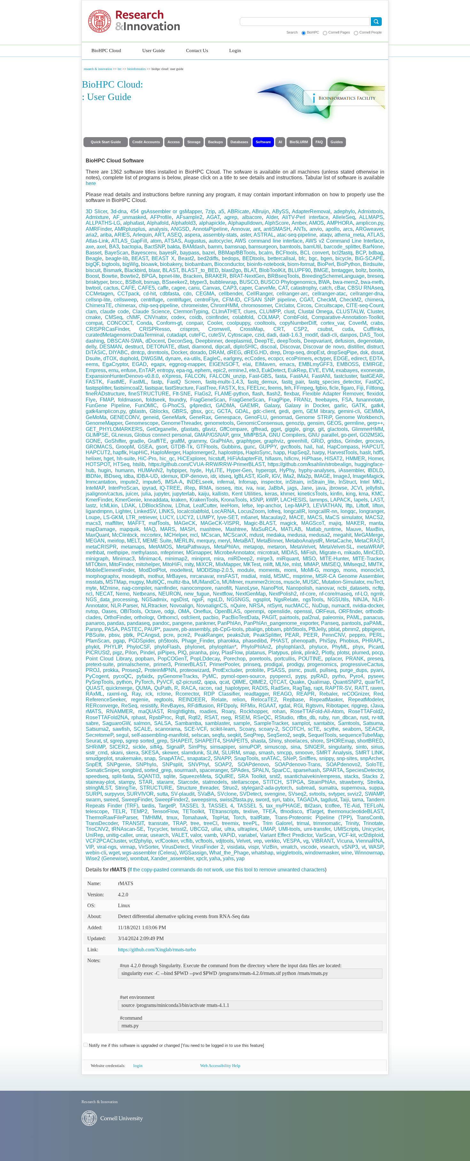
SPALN (260, 770)
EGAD (139, 364)
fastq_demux (262, 382)
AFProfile (161, 217)
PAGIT (269, 617)
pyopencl (280, 676)
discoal (268, 346)
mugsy (136, 582)
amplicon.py (369, 223)
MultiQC (155, 582)
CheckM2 (350, 299)
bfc (302, 258)
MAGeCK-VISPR (219, 523)
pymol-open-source (243, 676)
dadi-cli (328, 335)
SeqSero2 (278, 735)
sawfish (121, 729)
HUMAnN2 (150, 470)
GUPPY (268, 446)
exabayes (347, 370)
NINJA (360, 599)
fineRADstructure (105, 393)
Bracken (192, 276)
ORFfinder (350, 611)
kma (363, 493)
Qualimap (319, 682)
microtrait (267, 552)
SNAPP (222, 758)
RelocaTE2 (264, 699)
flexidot (375, 393)
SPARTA (333, 770)
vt (363, 847)
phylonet (194, 647)
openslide (279, 611)
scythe (331, 729)
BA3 (114, 246)
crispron (189, 329)
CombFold (295, 317)
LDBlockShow (155, 505)
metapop (253, 546)
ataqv (325, 235)
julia (146, 493)
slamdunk (192, 752)
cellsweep (125, 299)
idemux (169, 476)
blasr (154, 270)
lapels (361, 500)
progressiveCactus (362, 664)
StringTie (125, 788)
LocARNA (223, 511)
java (320, 488)
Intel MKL (371, 482)
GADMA (225, 405)
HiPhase (312, 458)
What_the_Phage (229, 852)
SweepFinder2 (171, 799)
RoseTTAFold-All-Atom (316, 711)
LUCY (166, 517)
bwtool (93, 288)
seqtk (299, 735)
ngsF (197, 599)
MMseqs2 (354, 564)
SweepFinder (136, 799)
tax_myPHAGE (283, 805)
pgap (119, 640)
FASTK (94, 382)
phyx (358, 647)
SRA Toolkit (252, 776)
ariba (106, 235)
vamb (210, 835)
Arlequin (142, 235)
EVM (327, 370)
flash (257, 393)
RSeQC (262, 717)
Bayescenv (143, 252)
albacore (252, 217)
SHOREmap (340, 741)
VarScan (325, 835)
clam (91, 311)
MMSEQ (331, 564)
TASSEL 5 (249, 805)
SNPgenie (118, 764)
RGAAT (267, 705)
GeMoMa (96, 417)
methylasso (144, 552)
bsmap (151, 282)
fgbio (321, 388)
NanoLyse (246, 588)
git (321, 429)
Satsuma (373, 723)
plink (296, 652)
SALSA (162, 723)
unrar (141, 835)
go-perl (349, 435)
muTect (375, 582)
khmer (287, 493)
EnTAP (146, 370)
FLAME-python (232, 393)
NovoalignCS (211, 605)
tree (195, 823)
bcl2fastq (342, 252)
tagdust (329, 799)
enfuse (128, 370)
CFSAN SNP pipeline (270, 299)
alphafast (133, 223)
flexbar (291, 393)
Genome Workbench (359, 417)
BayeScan (116, 252)
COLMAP (268, 317)
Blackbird (135, 270)
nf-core (308, 593)
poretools (259, 658)
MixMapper (227, 564)
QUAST (94, 688)
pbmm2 (350, 629)
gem (297, 411)
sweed (111, 799)
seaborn (351, 729)
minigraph (97, 558)
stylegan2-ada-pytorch (266, 788)
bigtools (111, 264)
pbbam (273, 629)
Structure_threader (197, 788)
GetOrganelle (161, 429)
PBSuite (95, 635)
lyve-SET (227, 517)
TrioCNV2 (97, 829)
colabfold (242, 317)
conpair (194, 323)
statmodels (214, 782)
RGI (298, 705)
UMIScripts (346, 829)
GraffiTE (157, 441)
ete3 (254, 370)
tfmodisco (291, 811)
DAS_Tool (371, 335)
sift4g (156, 747)
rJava (377, 705)
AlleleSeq (344, 217)
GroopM (125, 446)
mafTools (159, 523)
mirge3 (264, 558)
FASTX (227, 388)
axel (101, 246)
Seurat (93, 741)
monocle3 (372, 570)
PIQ (182, 652)
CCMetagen (99, 293)
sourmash (185, 770)
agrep (230, 217)
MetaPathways (193, 546)
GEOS (334, 423)
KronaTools (234, 500)
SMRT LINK (369, 752)
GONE (93, 441)
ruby (323, 717)
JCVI (356, 488)
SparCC (281, 770)
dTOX (110, 358)
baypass (189, 252)
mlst (296, 564)
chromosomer (256, 305)
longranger (371, 511)
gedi (284, 411)
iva (249, 488)
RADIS (260, 688)
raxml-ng (117, 694)
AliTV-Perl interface (305, 217)
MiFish (308, 552)
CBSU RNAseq (365, 288)
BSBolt (133, 282)
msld (265, 576)
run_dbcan (344, 717)
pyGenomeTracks (178, 676)
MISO (309, 558)
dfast (183, 346)
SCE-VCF (195, 729)
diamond (202, 346)
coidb (195, 317)
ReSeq (129, 705)
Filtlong (374, 388)
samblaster (217, 723)
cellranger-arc (292, 293)
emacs (286, 364)
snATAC (270, 758)
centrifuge (152, 299)
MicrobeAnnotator (234, 552)
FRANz (302, 399)
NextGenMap (251, 593)
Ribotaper (337, 705)
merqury (206, 540)
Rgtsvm (314, 705)
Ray (136, 694)
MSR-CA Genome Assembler (349, 576)
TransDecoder (102, 823)
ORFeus (325, 611)
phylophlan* (222, 647)
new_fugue (196, 593)
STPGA (295, 782)
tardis (148, 805)
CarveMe (265, 288)
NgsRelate (286, 599)
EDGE (340, 358)
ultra (229, 829)
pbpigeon (372, 629)
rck (148, 694)
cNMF (133, 317)
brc (119, 69)
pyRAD (319, 676)
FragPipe (279, 399)
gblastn (137, 411)
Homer (375, 458)
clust (289, 311)
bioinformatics (136, 69)
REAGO (282, 694)
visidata (236, 847)
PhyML (340, 647)
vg (306, 841)
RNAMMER (119, 711)
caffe (163, 288)
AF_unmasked (129, 217)
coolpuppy (238, 323)
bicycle (343, 258)
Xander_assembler (172, 858)
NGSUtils (338, 599)
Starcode (188, 782)
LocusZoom (251, 511)
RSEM (242, 717)
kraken (178, 500)
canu (194, 288)
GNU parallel (323, 435)
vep (258, 841)
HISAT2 (333, 458)
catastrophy (304, 288)
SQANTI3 (148, 776)
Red (378, 694)
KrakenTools (204, 500)
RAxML (94, 694)
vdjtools (224, 841)
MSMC (281, 576)
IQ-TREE (170, 488)
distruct (375, 346)
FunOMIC (146, 405)
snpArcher (371, 758)
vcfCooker (166, 841)
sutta (162, 794)
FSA (347, 399)
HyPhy (286, 470)
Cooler (214, 323)
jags (292, 488)
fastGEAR (371, 376)
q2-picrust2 (188, 682)
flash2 (273, 393)
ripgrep (359, 705)
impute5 (152, 482)
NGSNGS (238, 599)
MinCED (373, 552)
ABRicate (238, 211)
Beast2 (186, 258)
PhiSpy (327, 640)
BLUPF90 (299, 270)
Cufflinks (373, 329)
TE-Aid (352, 805)
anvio (315, 229)
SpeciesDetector (364, 770)
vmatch (289, 847)
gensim (315, 423)
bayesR (168, 252)
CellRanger (259, 293)
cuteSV (216, 335)
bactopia (131, 246)
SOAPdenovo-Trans (297, 764)
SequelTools (322, 735)
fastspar (153, 388)
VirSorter (148, 847)
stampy (127, 782)
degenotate (370, 341)
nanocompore (196, 588)
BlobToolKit (272, 270)
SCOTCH (293, 729)
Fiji (360, 388)
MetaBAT (243, 540)
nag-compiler (136, 588)
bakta (173, 246)
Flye (91, 399)
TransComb (369, 817)
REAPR (305, 694)
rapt (318, 688)
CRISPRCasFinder (107, 329)
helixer (93, 458)
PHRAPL (372, 640)
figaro (347, 388)
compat (94, 323)
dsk (364, 352)
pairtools (289, 617)
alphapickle (212, 223)
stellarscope (245, 782)
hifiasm (273, 458)
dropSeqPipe (342, 352)
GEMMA (373, 411)
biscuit (93, 270)
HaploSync (258, 452)
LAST (377, 500)
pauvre (171, 629)
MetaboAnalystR (304, 540)
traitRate (260, 817)
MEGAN (95, 540)
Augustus (195, 241)
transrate (158, 823)
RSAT (210, 717)
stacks (351, 776)
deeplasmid (238, 341)
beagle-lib (117, 258)
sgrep (116, 741)
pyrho (338, 676)
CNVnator (155, 317)
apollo (332, 229)
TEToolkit (193, 811)
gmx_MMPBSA (248, 435)
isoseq (223, 488)
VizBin (269, 847)
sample (241, 723)
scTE (314, 729)
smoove (304, 752)
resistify (148, 705)
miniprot (201, 558)
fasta (280, 376)
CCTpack (128, 293)
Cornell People (370, 32)
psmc (294, 670)
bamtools (290, 246)
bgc (313, 258)
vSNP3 (350, 847)
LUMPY (205, 517)
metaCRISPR (101, 546)
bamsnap (235, 246)
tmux (172, 817)
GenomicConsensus (260, 423)
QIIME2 (257, 682)
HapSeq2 (298, 452)
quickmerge (119, 688)
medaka (275, 535)
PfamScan (97, 640)
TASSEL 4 (220, 805)
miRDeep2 (240, 558)
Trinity (352, 823)
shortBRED (370, 741)
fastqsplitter (98, 388)
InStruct (347, 482)
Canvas (211, 288)
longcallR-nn (322, 511)
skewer (170, 752)
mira (219, 558)
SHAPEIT (181, 741)
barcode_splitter (342, 246)
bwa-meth (372, 282)
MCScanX (235, 535)
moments (269, 570)
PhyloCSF (138, 647)
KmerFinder (99, 500)
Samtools (348, 723)
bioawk (149, 264)
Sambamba (188, 723)
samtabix (324, 723)
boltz (361, 270)
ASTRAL (264, 235)
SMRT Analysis (334, 752)
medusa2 (319, 535)
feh (287, 388)
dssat (377, 352)
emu (113, 370)
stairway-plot (100, 782)
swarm (93, 799)
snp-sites (347, 758)
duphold (129, 358)
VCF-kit (347, 835)
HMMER (355, 458)
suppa (376, 788)
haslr (365, 452)
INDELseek (200, 482)
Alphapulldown (245, 223)
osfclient (190, 617)
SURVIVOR (140, 794)
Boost (92, 276)
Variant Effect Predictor (286, 835)
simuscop (275, 747)
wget (114, 852)
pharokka (228, 640)
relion (238, 699)
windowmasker (322, 852)
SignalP (175, 747)
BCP (361, 252)
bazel (208, 252)
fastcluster (345, 376)
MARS (167, 529)
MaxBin (374, 529)
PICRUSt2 (98, 652)
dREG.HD (255, 352)
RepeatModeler (365, 699)
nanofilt (223, 588)
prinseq (251, 664)
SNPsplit (172, 764)
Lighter (123, 511)
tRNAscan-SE (128, 829)
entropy (165, 370)
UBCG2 (199, 829)
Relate (218, 699)
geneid (151, 417)
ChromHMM (224, 305)
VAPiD (227, 835)
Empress (96, 370)
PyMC (209, 676)
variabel (248, 835)
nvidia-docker (368, 605)
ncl (89, 593)
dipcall (222, 346)
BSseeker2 (174, 282)
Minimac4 (150, 558)
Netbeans (144, 593)
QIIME (239, 682)
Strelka (375, 782)
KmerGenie (128, 500)
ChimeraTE (99, 305)
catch (325, 288)
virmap (127, 847)
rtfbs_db (306, 717)
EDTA (376, 358)
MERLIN (184, 540)
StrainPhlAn (321, 782)
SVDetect (250, 794)
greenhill (297, 441)
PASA (111, 629)
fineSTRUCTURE (148, 393)
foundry (177, 399)
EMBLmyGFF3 (316, 364)
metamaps (133, 546)
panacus (373, 617)
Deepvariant (318, 341)
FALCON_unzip (227, 376)
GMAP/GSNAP (211, 435)
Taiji (344, 799)
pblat (334, 629)
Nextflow (222, 593)
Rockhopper (253, 711)
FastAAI (299, 376)
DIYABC (118, 352)
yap (240, 858)
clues (250, 311)
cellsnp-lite (98, 299)
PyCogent (97, 676)
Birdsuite (373, 264)
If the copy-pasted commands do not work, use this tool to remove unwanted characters (227, 869)
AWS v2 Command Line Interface (344, 241)
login (138, 1065)
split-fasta (123, 776)
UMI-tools (289, 829)
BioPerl (325, 264)
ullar (216, 829)
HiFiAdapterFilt (244, 458)
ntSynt (274, 605)
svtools (317, 794)
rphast (138, 717)
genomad (281, 417)
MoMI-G (310, 570)
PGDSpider (141, 640)
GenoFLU (256, 417)
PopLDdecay (205, 658)
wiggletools (289, 852)
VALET (179, 835)
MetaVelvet (302, 546)
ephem (202, 370)
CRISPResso (154, 329)
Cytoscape (240, 335)
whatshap (262, 852)
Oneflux (202, 611)
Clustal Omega (315, 311)
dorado (198, 352)
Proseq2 (131, 670)
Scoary (247, 729)
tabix (288, 799)
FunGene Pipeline (108, 405)
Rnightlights (181, 711)
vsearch (329, 847)
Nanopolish (299, 588)
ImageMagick (368, 476)
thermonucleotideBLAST (355, 811)
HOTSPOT (98, 464)
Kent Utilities (246, 493)
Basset (93, 252)
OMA (184, 611)
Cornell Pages (339, 32)
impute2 (129, 482)
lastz (91, 505)
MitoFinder (121, 564)
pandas (115, 623)
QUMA (143, 688)
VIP (89, 847)
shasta (258, 741)
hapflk (120, 452)
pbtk (128, 635)
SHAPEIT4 (207, 741)
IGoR (263, 476)
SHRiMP (95, 747)
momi (290, 570)
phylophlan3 (290, 647)
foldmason (130, 399)
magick (288, 523)
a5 (221, 211)
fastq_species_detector (335, 382)
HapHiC (138, 452)
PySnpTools (99, 682)
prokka (110, 670)
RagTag (301, 688)
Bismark (112, 270)
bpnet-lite (169, 276)
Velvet (243, 841)
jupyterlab (183, 493)
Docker (179, 352)
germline (354, 423)
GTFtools (206, 446)
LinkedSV (145, 511)
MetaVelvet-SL (336, 546)
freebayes (326, 399)
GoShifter (115, 441)
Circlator (284, 305)
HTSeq (121, 464)
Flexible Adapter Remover (332, 393)
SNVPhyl (198, 764)
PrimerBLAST (190, 664)
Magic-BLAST (259, 523)
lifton (377, 505)
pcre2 (183, 635)
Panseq (330, 623)
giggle (292, 429)
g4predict (200, 405)
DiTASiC (96, 352)
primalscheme (133, 664)
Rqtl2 (194, 717)
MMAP (311, 564)
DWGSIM (151, 358)
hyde (195, 470)
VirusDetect (175, 847)
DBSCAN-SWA (124, 341)
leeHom (229, 505)
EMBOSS (348, 364)
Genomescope (141, 423)
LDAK (128, 505)
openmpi (254, 611)
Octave (153, 611)
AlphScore (277, 223)
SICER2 (118, 747)
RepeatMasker (325, 699)
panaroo (95, 623)
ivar (260, 488)
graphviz (274, 441)
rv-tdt (377, 717)
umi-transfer (317, 829)
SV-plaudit (182, 794)
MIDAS (289, 552)
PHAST (278, 640)
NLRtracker (154, 605)
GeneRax (200, 417)
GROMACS (99, 446)
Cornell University (97, 16)
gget (276, 429)
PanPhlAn (229, 623)
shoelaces (296, 741)
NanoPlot (272, 588)
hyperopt (266, 470)
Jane (306, 488)
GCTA (224, 411)
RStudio (284, 717)
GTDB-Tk (181, 446)
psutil (310, 670)
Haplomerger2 (199, 452)
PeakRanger (208, 635)
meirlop (115, 540)
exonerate (372, 370)
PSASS (276, 670)
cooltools (265, 323)
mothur (155, 576)
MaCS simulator (343, 517)
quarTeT (374, 682)
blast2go (231, 270)
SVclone (227, 794)
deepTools (289, 341)
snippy (326, 758)
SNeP (289, 758)
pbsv (114, 635)
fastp (156, 382)
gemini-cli (349, 411)
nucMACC (297, 605)
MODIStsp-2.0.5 (215, 570)
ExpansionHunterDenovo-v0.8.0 (122, 376)
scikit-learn (222, 729)
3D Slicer (96, 211)
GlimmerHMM (367, 429)
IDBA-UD (147, 476)
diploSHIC (245, 346)
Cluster (375, 311)
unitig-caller (119, 835)
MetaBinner (269, 540)
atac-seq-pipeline (296, 235)
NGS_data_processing (111, 599)
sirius (377, 747)
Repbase (293, 699)
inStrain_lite (320, 482)
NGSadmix (154, 599)
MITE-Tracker (368, 558)
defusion (344, 341)
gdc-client (264, 411)
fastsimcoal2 (128, 388)
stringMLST (98, 788)
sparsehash (306, 770)
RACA (188, 688)
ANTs (300, 229)
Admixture (97, 217)
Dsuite (93, 358)
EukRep (297, 370)
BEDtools (253, 258)
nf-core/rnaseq (335, 593)
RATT (361, 688)
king (351, 493)
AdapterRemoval (311, 211)
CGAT (306, 299)
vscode (309, 847)
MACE (296, 517)
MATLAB (291, 529)
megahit (342, 535)
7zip (210, 211)
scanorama (167, 729)
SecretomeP (99, 735)
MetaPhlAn (226, 546)
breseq (375, 276)
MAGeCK (185, 523)
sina (295, 747)
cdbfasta (169, 293)
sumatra (328, 788)
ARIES (122, 235)
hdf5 (378, 452)
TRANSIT (133, 823)
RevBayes (172, 705)
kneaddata (156, 500)
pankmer (205, 623)
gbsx (196, 411)
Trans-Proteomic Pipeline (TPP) (313, 817)
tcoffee (332, 805)
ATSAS (172, 241)
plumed (360, 652)
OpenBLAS (227, 611)
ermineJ (237, 370)
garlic (340, 405)
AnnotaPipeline (210, 229)
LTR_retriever (141, 517)
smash (266, 752)
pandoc (161, 623)
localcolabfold (193, 511)
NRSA (256, 605)
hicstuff (216, 458)
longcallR (294, 511)
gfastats (190, 429)
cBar (339, 288)
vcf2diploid (370, 835)
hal (319, 446)
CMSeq (113, 317)
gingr (308, 429)
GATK (358, 405)
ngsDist (179, 599)
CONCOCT (119, 323)
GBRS (179, 411)
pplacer (333, 658)
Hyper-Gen (239, 470)
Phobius (349, 640)
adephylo (344, 211)
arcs (348, 229)
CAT (283, 288)
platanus (255, 652)
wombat (139, 858)
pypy (300, 676)
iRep (189, 488)
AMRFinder (99, 229)
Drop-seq (293, 352)
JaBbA (276, 488)
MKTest (251, 564)
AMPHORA (340, 223)
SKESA (150, 752)
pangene (182, 623)
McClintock (124, 535)
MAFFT (136, 523)
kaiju (203, 493)
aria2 (91, 235)
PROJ (92, 670)
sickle (139, 747)
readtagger (256, 694)
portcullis (284, 658)
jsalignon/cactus (104, 493)
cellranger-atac (329, 293)
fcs (241, 388)
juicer (132, 493)
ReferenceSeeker (105, 699)
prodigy (295, 664)
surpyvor (114, 794)
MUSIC (310, 582)
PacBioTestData (240, 617)
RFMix (247, 705)
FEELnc (256, 388)
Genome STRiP (313, 417)
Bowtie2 (129, 276)
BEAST (139, 258)
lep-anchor (269, 505)
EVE (314, 370)
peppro (357, 635)
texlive (250, 811)
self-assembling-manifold (159, 735)
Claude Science (151, 311)
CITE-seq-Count (364, 305)
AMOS (316, 223)
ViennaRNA (369, 841)
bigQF (92, 264)
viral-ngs (106, 847)
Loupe (93, 517)
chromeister (194, 305)
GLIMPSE (97, 435)
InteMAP (95, 488)
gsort (161, 446)
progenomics (322, 664)
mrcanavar (202, 576)
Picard (375, 647)
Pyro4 (356, 676)
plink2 (311, 652)
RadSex (280, 688)
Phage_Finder (198, 640)
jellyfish (374, 488)
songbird (132, 770)
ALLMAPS (371, 217)
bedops (230, 258)
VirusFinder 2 (207, 847)
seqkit (234, 735)
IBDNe (93, 476)
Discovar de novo (323, 346)
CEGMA (205, 293)
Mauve (353, 529)
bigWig (130, 264)
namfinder (165, 588)
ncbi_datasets (353, 588)
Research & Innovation (136, 13)
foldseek (155, 399)
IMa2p (304, 476)
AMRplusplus (129, 229)
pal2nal (310, 617)
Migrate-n (330, 552)
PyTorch (144, 682)
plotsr (343, 652)
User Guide (153, 50)
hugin (104, 470)
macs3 (93, 523)
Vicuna (345, 841)
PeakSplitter (267, 635)
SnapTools (246, 758)
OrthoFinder (117, 617)
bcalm (265, 252)
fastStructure (179, 388)
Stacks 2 (372, 776)
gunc (249, 446)
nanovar (325, 588)
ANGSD (180, 229)
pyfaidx (145, 676)
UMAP (268, 829)
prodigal (273, 664)
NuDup (320, 605)
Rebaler (328, 694)
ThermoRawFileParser (111, 817)
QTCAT (278, 682)
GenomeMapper (104, 423)
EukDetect (273, 370)
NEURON (169, 593)
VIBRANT (322, 841)
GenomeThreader (181, 423)
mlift (267, 564)
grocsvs (374, 441)
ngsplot (261, 599)
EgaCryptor (115, 364)
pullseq (328, 670)
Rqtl (180, 717)
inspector (271, 482)
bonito (376, 270)
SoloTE (374, 764)
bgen (326, 258)
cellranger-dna (366, 293)
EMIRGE (373, 364)
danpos (348, 335)
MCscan (210, 535)
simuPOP (249, 747)
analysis (158, 229)
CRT (278, 329)
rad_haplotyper (232, 688)
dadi (272, 335)
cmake (93, 317)
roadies (208, 711)
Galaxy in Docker (307, 405)
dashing (95, 341)
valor (195, 835)
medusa (296, 535)
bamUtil (312, 246)
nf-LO (361, 593)
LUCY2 (184, 517)
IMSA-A (174, 482)
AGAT (213, 217)
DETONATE (160, 346)
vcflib (186, 841)
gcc (209, 411)
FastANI (321, 376)
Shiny (275, 741)
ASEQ (174, 235)
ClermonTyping (190, 311)
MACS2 (374, 517)
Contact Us (197, 50)
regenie (139, 699)
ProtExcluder (227, 670)
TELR (119, 811)
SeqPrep (254, 735)
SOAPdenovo (253, 764)
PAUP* (152, 629)
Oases (109, 611)
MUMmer (232, 582)
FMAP (107, 399)
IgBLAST (244, 476)
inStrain (294, 482)
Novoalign (181, 605)
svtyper (336, 794)
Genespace (228, 417)
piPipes (166, 652)
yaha (214, 858)
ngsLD (215, 599)
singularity (339, 747)
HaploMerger (165, 452)
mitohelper (148, 564)
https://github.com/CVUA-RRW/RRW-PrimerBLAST (206, 464)
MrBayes (176, 576)
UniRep (94, 835)
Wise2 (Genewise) (107, 858)
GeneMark (174, 417)
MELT (133, 540)
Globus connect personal (163, 435)
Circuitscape (329, 305)
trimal (303, 823)
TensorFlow (165, 811)
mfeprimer (172, 552)
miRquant (288, 558)
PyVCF (165, 682)
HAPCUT (372, 446)
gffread (259, 429)
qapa (210, 682)
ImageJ (341, 476)
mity (188, 564)
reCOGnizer (355, 694)
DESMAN (110, 346)
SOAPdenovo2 (343, 764)
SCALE (142, 729)
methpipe (117, 552)
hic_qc (167, 458)
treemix (230, 823)
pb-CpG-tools (228, 629)
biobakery (171, 264)
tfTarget (315, 811)
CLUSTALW (350, 311)
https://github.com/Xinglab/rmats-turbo (157, 949)
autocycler (220, 241)
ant (256, 229)
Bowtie (109, 276)
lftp (349, 505)
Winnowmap (369, 852)
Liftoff (362, 505)
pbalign (254, 629)
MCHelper (175, 535)
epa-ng (184, 370)
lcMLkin (109, 505)
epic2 (219, 370)
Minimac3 (124, 558)
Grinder (353, 441)
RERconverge (102, 705)
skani (117, 752)
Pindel (147, 652)
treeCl (210, 823)
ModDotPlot (152, 570)
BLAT (250, 270)
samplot (301, 723)
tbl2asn (312, 805)
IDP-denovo (194, 476)
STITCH (272, 782)
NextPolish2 (283, 593)
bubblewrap (223, 282)
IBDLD (375, 470)
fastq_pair (293, 382)
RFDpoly (227, 705)
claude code (114, 311)
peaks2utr (238, 635)
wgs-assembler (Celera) (149, 852)
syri (276, 799)
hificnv (291, 458)
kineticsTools (312, 493)
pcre (168, 635)
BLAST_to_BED (200, 270)
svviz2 (354, 794)
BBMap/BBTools (236, 252)
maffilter (114, 523)
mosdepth (133, 576)
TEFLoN (373, 805)
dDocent (155, 341)
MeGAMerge (368, 535)
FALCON (195, 376)
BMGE (321, 270)
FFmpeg (303, 388)
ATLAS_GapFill (129, 241)
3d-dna (119, 211)
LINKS (166, 511)
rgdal (284, 705)
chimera (374, 299)
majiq (335, 523)
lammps (318, 500)
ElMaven (265, 364)
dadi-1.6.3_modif (298, 335)
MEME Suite (157, 540)
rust (364, 717)
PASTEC (131, 629)
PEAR (292, 635)
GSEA (145, 446)
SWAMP (374, 794)
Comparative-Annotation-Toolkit (347, 317)
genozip (295, 423)
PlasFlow (232, 652)
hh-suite (126, 458)
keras (271, 493)
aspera (192, 235)
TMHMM (151, 817)
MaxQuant (97, 535)
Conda (144, 323)
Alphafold (157, 223)
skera (132, 752)
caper (245, 288)
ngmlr (377, 593)
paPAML (373, 623)
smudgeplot (99, 758)
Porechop (234, 658)
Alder (272, 217)
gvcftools (290, 446)
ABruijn (260, 211)
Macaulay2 (273, 517)
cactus (111, 288)
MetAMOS (160, 546)
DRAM (216, 352)
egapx (158, 364)
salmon (142, 723)
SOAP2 (223, 764)
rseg (226, 717)
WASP (376, 847)
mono (349, 570)
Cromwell (219, 329)
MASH (187, 529)
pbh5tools (295, 629)
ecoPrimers (299, 358)
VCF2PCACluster (106, 841)
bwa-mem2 (345, 282)
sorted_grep (157, 770)
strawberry (351, 782)
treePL (250, 823)
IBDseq (112, 476)
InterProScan (123, 488)
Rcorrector (187, 694)
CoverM (357, 323)
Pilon (131, 652)
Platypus (278, 652)
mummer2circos (263, 582)
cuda (347, 329)
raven (376, 688)
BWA (324, 282)
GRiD (317, 441)
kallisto (220, 493)
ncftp (377, 588)
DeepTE (264, 341)
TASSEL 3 (191, 805)
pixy (214, 652)
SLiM (212, 752)
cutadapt (176, 335)
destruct (134, 346)
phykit (92, 647)
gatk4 (377, 405)
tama (357, 799)
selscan (200, 735)
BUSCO (248, 282)
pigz (117, 652)
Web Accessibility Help (220, 1065)
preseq (375, 658)
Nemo (122, 593)
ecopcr (275, 358)
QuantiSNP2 (347, 682)
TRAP (179, 823)
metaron (276, 546)
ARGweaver (369, 229)
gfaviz (209, 429)
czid (259, 335)
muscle (292, 582)
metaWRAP (370, 546)
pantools (351, 623)
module (245, 570)
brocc (116, 282)
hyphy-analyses (316, 470)
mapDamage (100, 529)
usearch (159, 835)
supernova (353, 788)
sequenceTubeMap (361, 735)
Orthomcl (167, 617)
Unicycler (372, 829)
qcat (224, 682)
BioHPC (313, 32)
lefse (247, 505)
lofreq (274, 511)
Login (235, 50)
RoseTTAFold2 (365, 711)
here (91, 183)
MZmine (109, 588)
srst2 (275, 776)
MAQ (149, 529)
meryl (224, 540)
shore (316, 741)
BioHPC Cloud (106, 50)
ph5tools (168, 640)
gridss (334, 441)
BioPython (348, 264)
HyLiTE (214, 470)
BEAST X (163, 258)
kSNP (256, 500)
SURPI (94, 794)
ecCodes (255, 358)
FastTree (206, 388)
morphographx (102, 576)
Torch (239, 817)
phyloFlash (167, 647)
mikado (352, 552)
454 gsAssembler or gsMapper (166, 211)
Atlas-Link (97, 241)
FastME (116, 382)
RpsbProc (160, 717)
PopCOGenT (172, 658)
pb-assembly (195, 629)
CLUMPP (269, 311)
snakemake (128, 758)
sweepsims (204, 799)
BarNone (373, 246)
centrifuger (179, 299)
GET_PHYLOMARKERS (114, 429)
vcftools (204, 841)
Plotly (328, 652)
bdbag (376, 252)
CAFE (128, 288)
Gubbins (230, 446)
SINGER (314, 747)
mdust (256, 535)
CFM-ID (231, 299)
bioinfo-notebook (266, 264)
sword (262, 799)
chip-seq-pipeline (158, 305)
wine (346, 852)
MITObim (96, 564)
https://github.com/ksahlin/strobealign (309, 464)
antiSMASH (276, 229)
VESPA (291, 841)
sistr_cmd (96, 752)
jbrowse (338, 488)
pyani (377, 670)
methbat (95, 552)
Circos (304, 305)
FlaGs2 (202, 393)
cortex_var (332, 323)
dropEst (315, 352)
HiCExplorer (191, 458)
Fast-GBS (260, 376)
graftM (177, 441)
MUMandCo (205, 582)
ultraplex (247, 829)
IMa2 (288, 476)
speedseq (97, 776)
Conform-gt (169, 323)
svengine (274, 794)
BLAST (170, 270)
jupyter (161, 493)
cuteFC (197, 335)
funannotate (369, 399)
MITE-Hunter (334, 558)
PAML (353, 617)
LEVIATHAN (327, 505)
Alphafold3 (183, 223)
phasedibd (255, 640)
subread (305, 788)
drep (275, 352)
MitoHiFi (172, 564)
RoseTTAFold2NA (107, 717)
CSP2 (300, 329)
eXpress (171, 376)
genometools (219, 423)
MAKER (355, 523)
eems (92, 364)
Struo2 (230, 788)
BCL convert (314, 252)
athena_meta (349, 235)
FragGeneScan (207, 399)
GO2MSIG (371, 435)
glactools (337, 429)
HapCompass (342, 446)
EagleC (212, 358)
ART (159, 235)
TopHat (220, 817)
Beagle (94, 258)
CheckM (326, 299)
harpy (318, 452)
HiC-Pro (147, 458)
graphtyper (248, 441)
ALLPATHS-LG (103, 223)
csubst (324, 329)
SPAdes (240, 770)
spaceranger (214, 770)
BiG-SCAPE (369, 258)
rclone (164, 694)
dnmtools (157, 352)
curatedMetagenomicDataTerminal (125, 335)
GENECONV (124, 417)
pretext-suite (100, 664)
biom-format (300, 264)
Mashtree (236, 529)
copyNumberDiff (297, 323)
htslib (139, 464)
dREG (234, 352)
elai (247, 364)
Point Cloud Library (108, 658)
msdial (248, 576)
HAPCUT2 (98, 452)
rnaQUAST (150, 711)
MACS (314, 517)
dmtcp (138, 352)
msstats (94, 582)
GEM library (320, 411)
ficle (334, 388)
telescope (97, 811)
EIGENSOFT (223, 364)
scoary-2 (268, 729)
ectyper (322, 358)
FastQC (374, 382)
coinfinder (217, 317)
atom (155, 241)
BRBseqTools (283, 276)
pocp (377, 652)
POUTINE (309, 658)
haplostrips (230, 452)
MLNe (282, 564)
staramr (165, 782)
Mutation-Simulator (343, 582)
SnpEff (93, 764)
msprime (302, 576)
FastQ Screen (183, 382)
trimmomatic (327, 823)
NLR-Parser (124, 605)
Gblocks (159, 411)
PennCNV (333, 635)
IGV (276, 476)
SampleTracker (271, 723)
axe (90, 246)
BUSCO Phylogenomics (288, 282)
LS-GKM (113, 517)
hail (308, 446)
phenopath (303, 640)
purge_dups (353, 670)
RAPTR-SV (338, 688)
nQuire (238, 605)
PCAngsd (148, 635)
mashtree (210, 529)
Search (292, 32)
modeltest (181, 570)
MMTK (375, 564)
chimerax (125, 305)
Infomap (248, 482)
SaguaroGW (116, 723)
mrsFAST (227, 576)
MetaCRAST (369, 540)
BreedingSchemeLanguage (333, 276)
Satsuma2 (97, 729)
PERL (376, 635)
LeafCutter (204, 505)
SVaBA (206, 794)
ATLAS (375, 235)
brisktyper (96, 282)
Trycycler (157, 829)
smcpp (284, 752)
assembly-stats (220, 235)
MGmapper (198, 552)
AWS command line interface (268, 241)
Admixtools (370, 211)
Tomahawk (194, 817)
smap (249, 752)
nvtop (92, 611)
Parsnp (94, 629)
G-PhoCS (173, 405)
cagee (178, 288)
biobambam (198, 264)
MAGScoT (312, 523)
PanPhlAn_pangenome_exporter (281, 623)
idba (129, 476)
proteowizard (194, 670)
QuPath (162, 688)
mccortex (150, 535)
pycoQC (122, 676)
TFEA (269, 811)
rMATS (93, 711)
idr (213, 476)
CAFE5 (146, 288)
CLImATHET (226, 311)
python (124, 682)
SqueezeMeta (195, 776)
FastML (137, 382)
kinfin (336, 493)
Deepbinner (208, 341)
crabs (377, 323)
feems (275, 388)
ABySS (280, 211)
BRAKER (216, 276)
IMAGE (322, 476)
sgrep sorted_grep (146, 741)
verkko (272, 841)
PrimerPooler (224, 664)
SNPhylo (146, 764)
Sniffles (307, 758)
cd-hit (149, 293)
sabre (92, 723)
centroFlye (206, 299)
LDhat (182, 505)
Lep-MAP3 (297, 505)
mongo (331, 570)
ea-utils (192, 358)
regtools (163, 699)
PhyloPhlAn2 (256, 647)
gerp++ (375, 423)
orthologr (144, 617)
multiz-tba (178, 582)
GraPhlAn (221, 441)
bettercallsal (281, 258)
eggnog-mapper (187, 364)
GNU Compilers (287, 435)
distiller (356, 346)
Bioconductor (229, 264)
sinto (361, 747)
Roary (228, 711)
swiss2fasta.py (236, 799)
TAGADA (307, 799)
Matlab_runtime (323, 529)
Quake (296, 682)
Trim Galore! (277, 823)
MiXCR (204, 564)
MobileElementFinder (110, 570)
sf (105, 741)
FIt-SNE (182, 393)
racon (205, 688)
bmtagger (342, 270)
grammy (197, 441)
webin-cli (96, 852)
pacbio (210, 617)
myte (91, 588)
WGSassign (193, 852)
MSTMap (116, 582)
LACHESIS (293, 500)
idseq (225, 476)
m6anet (249, 517)
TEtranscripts (224, 811)
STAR (146, 782)
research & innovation (98, 69)
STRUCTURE (156, 788)
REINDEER (192, 699)
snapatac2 (199, 758)
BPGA (149, 276)
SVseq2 (297, 794)
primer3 (162, 664)
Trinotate (373, 823)
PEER (310, 635)
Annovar (240, 229)
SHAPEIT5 (235, 741)
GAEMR (249, 405)
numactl (340, 605)
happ (279, 452)
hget (109, 458)
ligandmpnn (99, 511)
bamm (215, 246)
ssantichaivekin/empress (312, 776)
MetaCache (338, 540)
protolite (255, 670)
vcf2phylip (140, 841)
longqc (348, 511)
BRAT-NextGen (247, 276)
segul (122, 735)
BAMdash (194, 246)
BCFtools (286, 252)
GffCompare (233, 429)
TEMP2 (138, 811)
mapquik (129, 529)
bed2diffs (208, 258)
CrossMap (251, 329)
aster (245, 235)
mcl (194, 535)
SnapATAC (171, 758)
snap (149, 758)
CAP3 (230, 288)
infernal (225, 482)
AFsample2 (189, 217)
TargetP (166, 805)
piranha (198, 652)
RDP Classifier (221, 694)
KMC (377, 493)
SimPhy (197, 747)
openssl (303, 611)
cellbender (230, 293)
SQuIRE (224, 776)
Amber (299, 223)
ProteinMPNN (160, 670)
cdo (187, 293)
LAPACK (340, 500)
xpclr (201, 858)
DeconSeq (180, 341)
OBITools (130, 611)
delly (91, 346)
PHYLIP (113, 647)
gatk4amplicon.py (105, 411)
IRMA (205, 488)
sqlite (169, 776)
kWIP (272, 500)
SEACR (374, 729)
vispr (253, 847)
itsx (238, 488)
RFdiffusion (200, 705)
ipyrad (149, 488)
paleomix (333, 617)
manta (376, 523)
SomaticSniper (102, 770)
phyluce (318, 647)
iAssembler (351, 470)
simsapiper (222, 747)
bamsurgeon (262, 246)
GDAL (242, 411)
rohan (279, 711)
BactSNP (154, 246)
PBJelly (317, 629)
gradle (136, 441)
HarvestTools (342, 452)
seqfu (218, 735)
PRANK (355, 658)
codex (178, 317)
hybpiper (176, 470)
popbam (144, 658)
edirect (358, 358)
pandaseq (138, 623)
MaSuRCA (263, 529)
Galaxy (272, 405)
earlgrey (232, 358)
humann (124, 470)
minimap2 (176, 558)
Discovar (290, 346)
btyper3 (198, 282)
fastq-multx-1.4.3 (224, 382)
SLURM (231, 752)
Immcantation (101, 482)
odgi (169, 611)
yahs (228, 858)
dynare (173, 358)
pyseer (375, 676)
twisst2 (178, 829)
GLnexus (121, 435)
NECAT (104, 593)
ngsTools (313, 599)
